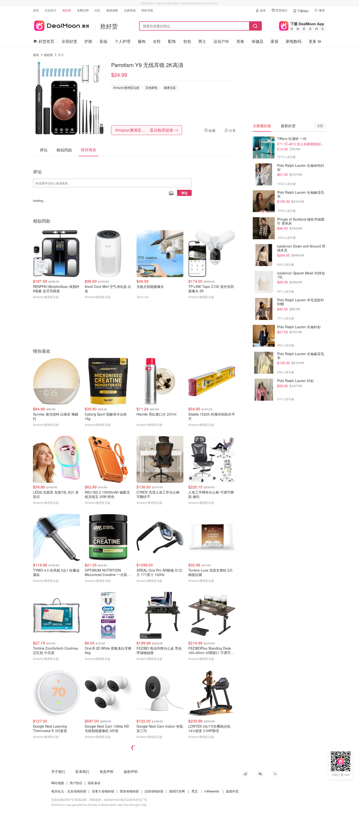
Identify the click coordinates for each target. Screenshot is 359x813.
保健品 (257, 41)
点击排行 (50, 10)
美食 (240, 41)
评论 (184, 193)
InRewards (211, 791)
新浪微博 (245, 774)
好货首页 (46, 41)
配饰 (172, 41)
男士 (202, 41)
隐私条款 (94, 782)
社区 (97, 10)
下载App (302, 11)
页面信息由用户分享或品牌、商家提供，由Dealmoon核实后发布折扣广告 (99, 799)
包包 (187, 41)
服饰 (142, 41)
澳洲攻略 (112, 10)
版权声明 (130, 771)
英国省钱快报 (129, 791)
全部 (320, 126)
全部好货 (69, 41)
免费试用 (83, 10)
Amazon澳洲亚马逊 (126, 87)
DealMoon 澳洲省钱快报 (61, 25)
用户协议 (76, 782)
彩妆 (103, 41)
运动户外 (221, 41)
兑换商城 (130, 10)
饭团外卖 (232, 791)
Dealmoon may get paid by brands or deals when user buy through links (99, 804)
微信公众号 (260, 774)
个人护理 (122, 41)
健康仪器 (170, 87)
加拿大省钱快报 (103, 791)
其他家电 (151, 87)
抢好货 (66, 10)
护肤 (88, 41)
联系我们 (281, 10)
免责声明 (106, 771)
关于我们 (58, 771)
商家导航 (147, 10)
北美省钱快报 (76, 791)
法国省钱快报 (153, 791)
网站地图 (57, 782)
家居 (274, 41)
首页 (36, 10)
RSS (274, 774)
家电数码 (293, 41)
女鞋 (157, 41)
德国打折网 (177, 791)
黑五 (194, 791)
